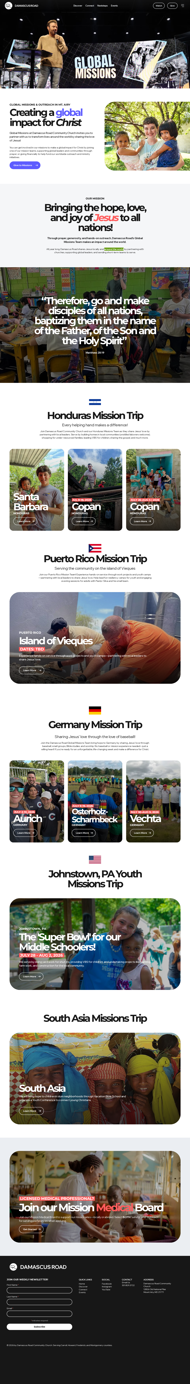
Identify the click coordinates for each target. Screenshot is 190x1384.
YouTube (106, 1289)
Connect (83, 1289)
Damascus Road (26, 5)
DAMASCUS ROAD (43, 1267)
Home (82, 1283)
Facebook (107, 1283)
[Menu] (182, 5)
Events (82, 1292)
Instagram (107, 1286)
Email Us (126, 1282)
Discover (83, 1286)
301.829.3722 (128, 1285)
